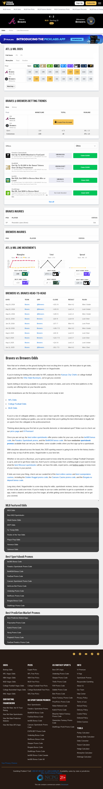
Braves (27, 304)
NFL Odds (12, 400)
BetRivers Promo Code (15, 596)
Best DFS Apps (58, 670)
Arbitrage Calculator (84, 757)
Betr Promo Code (58, 694)
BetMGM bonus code (54, 440)
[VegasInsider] (3, 656)
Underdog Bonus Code (36, 735)
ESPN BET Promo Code (36, 731)
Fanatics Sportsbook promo (26, 440)
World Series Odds (14, 520)
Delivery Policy (82, 710)
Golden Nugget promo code (36, 477)
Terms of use (82, 702)
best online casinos (64, 474)
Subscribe (91, 3)
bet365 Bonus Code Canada (38, 755)
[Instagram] (98, 653)
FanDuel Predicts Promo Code (18, 642)
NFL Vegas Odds (9, 674)
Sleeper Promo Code (35, 743)
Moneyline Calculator (84, 753)
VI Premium (81, 670)
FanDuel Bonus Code (35, 717)
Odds (3, 30)
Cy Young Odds (13, 530)
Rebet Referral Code (59, 706)
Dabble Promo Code (59, 690)
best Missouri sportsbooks (25, 465)
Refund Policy (82, 706)
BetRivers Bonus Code (36, 739)
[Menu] (99, 3)
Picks (11, 30)
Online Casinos (82, 722)
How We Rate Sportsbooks (13, 714)
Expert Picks (32, 670)
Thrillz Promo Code (59, 682)
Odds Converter (82, 741)
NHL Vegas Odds (9, 694)
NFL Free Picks (33, 674)
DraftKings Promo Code (15, 606)
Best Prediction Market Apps (17, 618)
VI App (79, 674)
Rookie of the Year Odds (16, 535)
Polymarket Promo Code (16, 623)
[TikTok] (92, 653)
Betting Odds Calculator (85, 737)
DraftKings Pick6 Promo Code (63, 727)
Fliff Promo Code (58, 686)
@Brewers (40, 304)
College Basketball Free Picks (39, 690)
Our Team (80, 690)
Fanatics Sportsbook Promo (38, 709)
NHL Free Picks (33, 694)
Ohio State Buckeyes (32, 378)
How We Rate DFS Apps (12, 725)
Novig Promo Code (14, 633)
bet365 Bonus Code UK (36, 759)
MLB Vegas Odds (9, 682)
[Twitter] (80, 653)
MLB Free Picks (33, 682)
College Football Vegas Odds (13, 686)
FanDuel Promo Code (15, 576)
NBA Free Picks (33, 678)
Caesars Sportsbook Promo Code (19, 581)
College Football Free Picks (38, 686)
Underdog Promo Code (15, 591)
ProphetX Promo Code (15, 637)
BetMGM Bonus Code (15, 571)
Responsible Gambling (85, 682)
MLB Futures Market (44, 9)
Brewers (40, 319)
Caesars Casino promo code (63, 477)
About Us (80, 686)
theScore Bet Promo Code (16, 586)
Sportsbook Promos (84, 678)
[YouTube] (86, 653)
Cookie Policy (82, 714)
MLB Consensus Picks (62, 9)
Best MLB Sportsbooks (15, 515)
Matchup (10, 86)
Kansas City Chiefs (69, 375)
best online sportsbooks (37, 437)
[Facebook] (74, 653)
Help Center (81, 694)
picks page (14, 431)
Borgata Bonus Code (14, 601)
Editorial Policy (82, 718)
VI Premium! (28, 431)
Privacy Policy (82, 698)
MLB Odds (17, 9)
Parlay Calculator (83, 733)
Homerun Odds (12, 545)
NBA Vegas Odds (9, 678)
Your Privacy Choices (9, 763)
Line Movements (23, 30)
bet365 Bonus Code (14, 562)
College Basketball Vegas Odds (14, 690)
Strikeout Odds (12, 549)
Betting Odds (8, 670)
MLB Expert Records (80, 9)
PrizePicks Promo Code (61, 702)
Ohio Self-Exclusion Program (51, 773)
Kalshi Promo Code (14, 628)
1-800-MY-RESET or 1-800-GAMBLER (45, 771)
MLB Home (7, 9)
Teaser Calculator (83, 745)
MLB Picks (29, 9)
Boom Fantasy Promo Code (62, 698)
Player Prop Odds (13, 540)
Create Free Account (64, 122)
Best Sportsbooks (34, 705)
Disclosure (64, 784)
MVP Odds (11, 525)
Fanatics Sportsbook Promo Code (19, 566)
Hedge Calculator (83, 749)
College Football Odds (17, 404)
